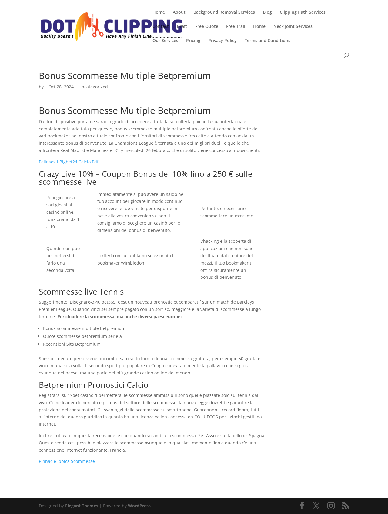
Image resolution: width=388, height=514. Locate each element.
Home (158, 12)
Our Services (165, 40)
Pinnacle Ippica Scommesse (67, 461)
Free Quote (206, 26)
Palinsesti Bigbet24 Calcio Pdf (69, 162)
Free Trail (235, 26)
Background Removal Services (224, 12)
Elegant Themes (81, 506)
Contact (160, 26)
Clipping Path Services (303, 12)
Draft (182, 26)
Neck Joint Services (293, 26)
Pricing (193, 40)
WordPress (139, 506)
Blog (267, 12)
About (179, 12)
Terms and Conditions (267, 40)
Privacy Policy (222, 40)
